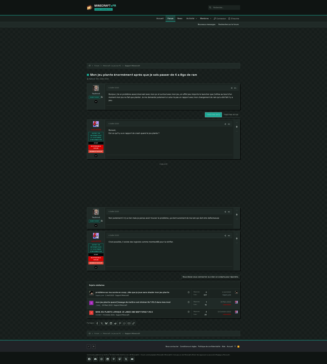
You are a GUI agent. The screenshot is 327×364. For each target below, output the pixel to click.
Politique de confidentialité (209, 346)
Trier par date (213, 115)
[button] (196, 18)
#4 (229, 236)
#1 (235, 88)
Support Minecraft (122, 295)
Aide (223, 346)
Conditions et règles (188, 346)
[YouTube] (132, 359)
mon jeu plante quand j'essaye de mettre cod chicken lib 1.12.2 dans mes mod (133, 302)
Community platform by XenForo (108, 355)
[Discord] (95, 359)
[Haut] (235, 346)
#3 (229, 212)
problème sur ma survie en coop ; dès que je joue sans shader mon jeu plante (132, 292)
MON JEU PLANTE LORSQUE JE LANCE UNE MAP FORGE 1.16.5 (124, 312)
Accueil (230, 346)
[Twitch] (120, 359)
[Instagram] (101, 359)
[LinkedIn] (107, 359)
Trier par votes (231, 115)
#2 (229, 124)
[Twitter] (126, 359)
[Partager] (231, 88)
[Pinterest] (113, 359)
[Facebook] (89, 359)
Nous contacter (172, 346)
